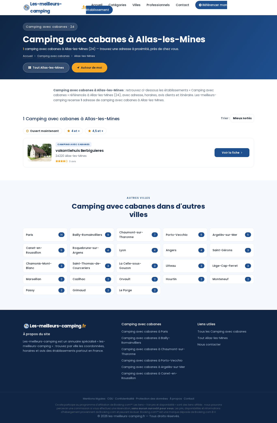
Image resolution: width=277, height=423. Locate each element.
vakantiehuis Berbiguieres (80, 150)
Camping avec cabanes (53, 56)
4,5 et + (97, 131)
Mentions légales (94, 399)
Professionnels (158, 5)
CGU (110, 399)
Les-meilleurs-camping (58, 7)
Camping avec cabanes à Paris (144, 331)
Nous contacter (209, 344)
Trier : (226, 118)
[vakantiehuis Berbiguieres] (40, 153)
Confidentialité (124, 399)
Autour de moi (91, 68)
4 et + (75, 131)
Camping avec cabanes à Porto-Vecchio (152, 360)
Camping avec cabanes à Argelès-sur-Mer (153, 367)
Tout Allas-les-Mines (48, 68)
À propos (176, 399)
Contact (182, 5)
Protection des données (152, 399)
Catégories (117, 5)
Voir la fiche (230, 153)
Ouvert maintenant (44, 131)
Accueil (96, 5)
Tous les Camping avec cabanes (222, 331)
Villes (136, 5)
